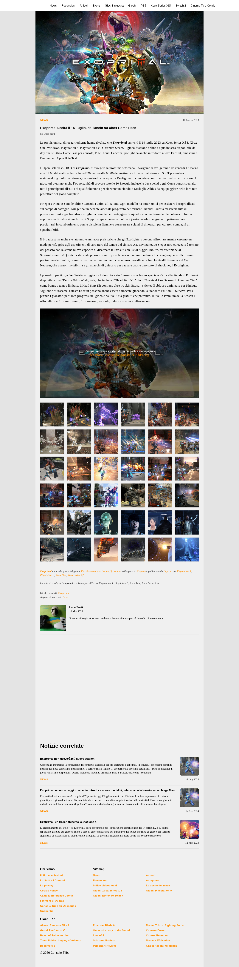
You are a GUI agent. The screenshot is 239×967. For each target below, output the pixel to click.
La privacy (46, 885)
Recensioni (68, 5)
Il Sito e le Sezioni (51, 875)
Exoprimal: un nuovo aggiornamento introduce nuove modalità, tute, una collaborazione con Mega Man (107, 790)
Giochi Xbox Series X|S (107, 890)
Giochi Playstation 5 (159, 890)
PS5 (143, 5)
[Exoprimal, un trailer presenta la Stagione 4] (189, 829)
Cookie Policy (49, 890)
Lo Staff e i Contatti (52, 880)
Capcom (141, 571)
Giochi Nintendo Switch (108, 895)
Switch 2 (181, 5)
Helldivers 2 (47, 945)
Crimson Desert (156, 930)
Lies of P (98, 935)
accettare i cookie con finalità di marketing (119, 355)
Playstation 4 (184, 571)
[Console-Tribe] (23, 5)
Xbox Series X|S (161, 5)
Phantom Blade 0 (104, 925)
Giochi (132, 5)
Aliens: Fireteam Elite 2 (54, 925)
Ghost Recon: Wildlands (161, 945)
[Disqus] (119, 689)
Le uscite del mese (158, 885)
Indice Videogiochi (105, 885)
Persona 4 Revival (104, 945)
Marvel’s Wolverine (158, 940)
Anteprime (152, 880)
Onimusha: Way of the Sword (111, 930)
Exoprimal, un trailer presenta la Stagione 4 (68, 821)
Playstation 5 (47, 575)
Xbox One (61, 575)
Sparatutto (115, 571)
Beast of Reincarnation (54, 935)
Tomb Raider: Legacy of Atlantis (60, 940)
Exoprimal (46, 571)
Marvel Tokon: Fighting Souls (165, 925)
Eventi (96, 5)
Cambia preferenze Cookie (57, 895)
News (53, 5)
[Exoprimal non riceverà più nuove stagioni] (189, 766)
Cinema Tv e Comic (203, 5)
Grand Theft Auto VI (52, 930)
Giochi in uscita (114, 5)
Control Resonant (157, 935)
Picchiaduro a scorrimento (95, 571)
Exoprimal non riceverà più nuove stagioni (67, 758)
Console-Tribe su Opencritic (58, 905)
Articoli (84, 5)
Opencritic (46, 910)
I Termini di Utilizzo (52, 900)
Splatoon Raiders (104, 940)
